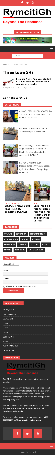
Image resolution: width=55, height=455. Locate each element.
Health (25, 239)
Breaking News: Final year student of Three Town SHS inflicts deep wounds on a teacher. (33, 81)
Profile (46, 244)
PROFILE (6, 332)
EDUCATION (8, 318)
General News (11, 239)
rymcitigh (23, 87)
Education (21, 234)
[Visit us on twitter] (27, 3)
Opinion (23, 244)
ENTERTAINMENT (10, 314)
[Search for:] (27, 55)
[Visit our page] (22, 3)
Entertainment (37, 234)
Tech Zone (20, 250)
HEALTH (6, 323)
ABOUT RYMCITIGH (10, 345)
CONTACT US (8, 337)
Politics (34, 244)
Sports (7, 250)
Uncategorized (36, 250)
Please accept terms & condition (21, 286)
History (36, 239)
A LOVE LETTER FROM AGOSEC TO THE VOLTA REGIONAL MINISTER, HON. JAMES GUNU (35, 114)
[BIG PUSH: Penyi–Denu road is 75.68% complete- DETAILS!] (18, 191)
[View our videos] (33, 3)
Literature (9, 244)
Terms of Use (8, 350)
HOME (5, 341)
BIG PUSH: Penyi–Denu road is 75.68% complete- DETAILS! (17, 208)
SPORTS (6, 327)
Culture (8, 234)
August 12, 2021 (10, 87)
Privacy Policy (8, 309)
